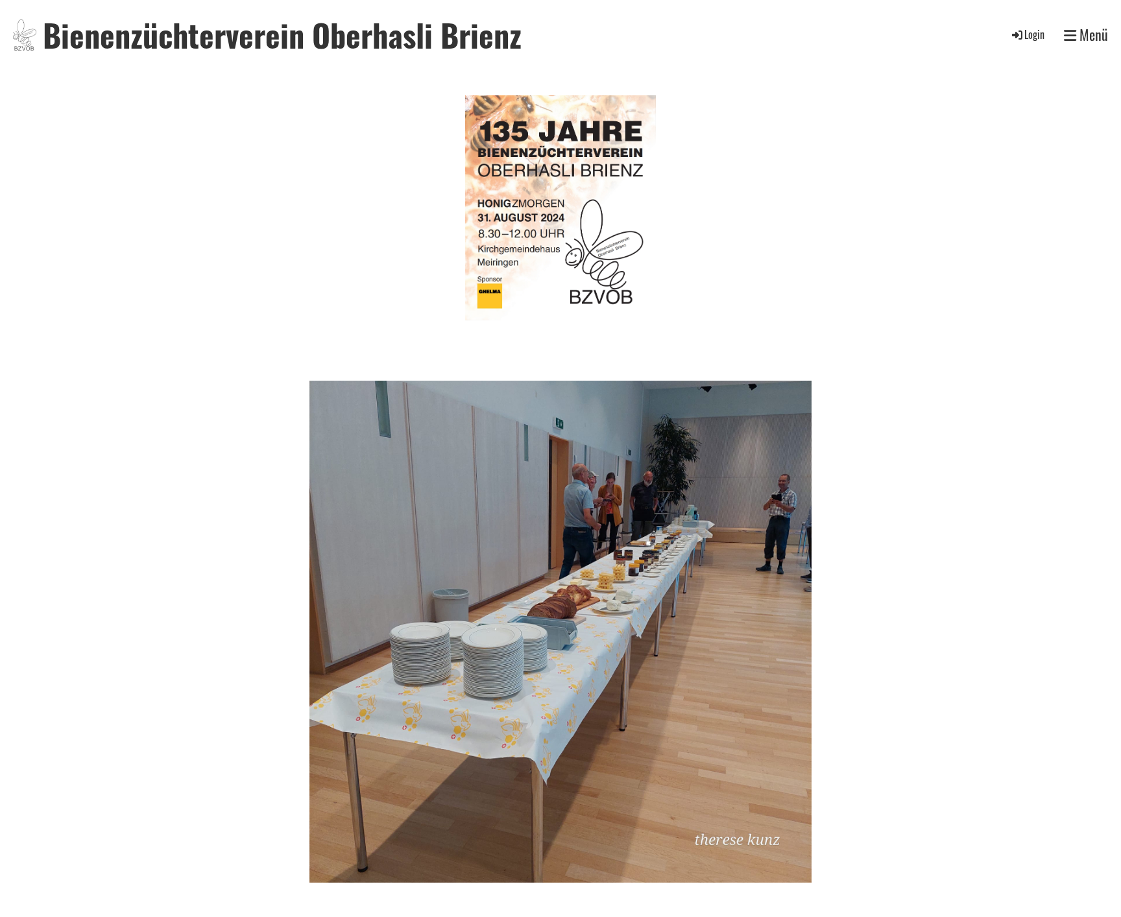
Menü (1092, 35)
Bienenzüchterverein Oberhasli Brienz (282, 34)
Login (1034, 34)
